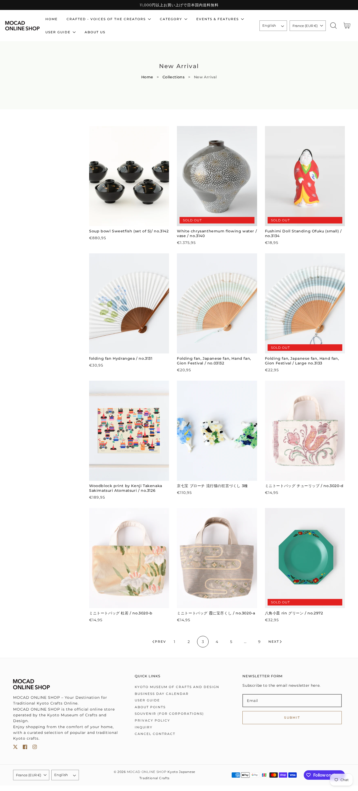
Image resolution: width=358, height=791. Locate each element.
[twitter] (15, 748)
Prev (160, 641)
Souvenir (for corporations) (169, 714)
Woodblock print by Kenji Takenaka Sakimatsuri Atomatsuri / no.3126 (125, 488)
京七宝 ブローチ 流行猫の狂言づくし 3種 (212, 485)
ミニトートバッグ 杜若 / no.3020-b (121, 613)
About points (150, 707)
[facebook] (25, 748)
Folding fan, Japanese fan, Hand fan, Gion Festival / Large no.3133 (302, 361)
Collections (173, 77)
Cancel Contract (155, 734)
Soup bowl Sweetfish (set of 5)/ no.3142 (129, 231)
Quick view (129, 221)
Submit (292, 717)
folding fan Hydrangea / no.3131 (121, 358)
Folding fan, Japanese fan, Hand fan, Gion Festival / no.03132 (214, 361)
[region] (179, 5)
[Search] (333, 25)
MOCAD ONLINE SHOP (147, 772)
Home (147, 77)
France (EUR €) (305, 26)
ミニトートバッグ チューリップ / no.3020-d (304, 485)
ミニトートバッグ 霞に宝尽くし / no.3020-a (216, 613)
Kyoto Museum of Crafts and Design (177, 687)
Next (273, 641)
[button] (333, 25)
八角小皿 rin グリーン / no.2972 (294, 613)
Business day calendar (162, 694)
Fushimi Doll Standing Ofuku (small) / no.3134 (303, 233)
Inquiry (144, 727)
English (269, 25)
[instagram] (34, 748)
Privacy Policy (152, 720)
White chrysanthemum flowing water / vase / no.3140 (217, 233)
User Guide (147, 700)
